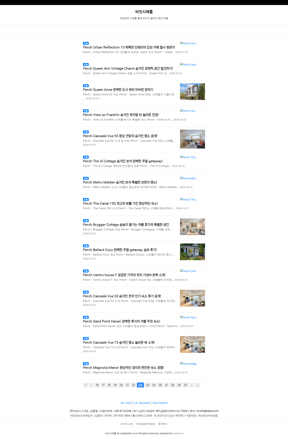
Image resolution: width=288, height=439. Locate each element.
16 (97, 385)
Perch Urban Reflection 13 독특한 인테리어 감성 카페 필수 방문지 (129, 47)
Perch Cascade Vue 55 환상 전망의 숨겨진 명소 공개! (120, 136)
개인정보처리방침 (145, 423)
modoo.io (178, 433)
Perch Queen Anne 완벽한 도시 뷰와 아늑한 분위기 (118, 90)
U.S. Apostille (141, 402)
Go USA (126, 402)
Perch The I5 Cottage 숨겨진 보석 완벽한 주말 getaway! (123, 161)
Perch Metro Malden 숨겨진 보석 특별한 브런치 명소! (120, 182)
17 (103, 385)
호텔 (86, 43)
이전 (91, 385)
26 (160, 385)
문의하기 (163, 423)
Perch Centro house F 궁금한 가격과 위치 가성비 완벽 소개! (124, 275)
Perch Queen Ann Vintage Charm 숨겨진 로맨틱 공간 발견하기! (128, 68)
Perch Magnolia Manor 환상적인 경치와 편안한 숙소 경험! (123, 368)
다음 (191, 385)
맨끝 (197, 385)
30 (185, 385)
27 (166, 385)
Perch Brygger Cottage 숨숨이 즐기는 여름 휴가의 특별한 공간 (126, 225)
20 (121, 385)
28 (172, 385)
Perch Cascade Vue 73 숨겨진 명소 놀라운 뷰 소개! (119, 342)
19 (115, 385)
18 (109, 385)
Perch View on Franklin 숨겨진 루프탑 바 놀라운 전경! (121, 115)
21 (127, 385)
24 (147, 385)
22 (133, 385)
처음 (85, 385)
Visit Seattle (160, 402)
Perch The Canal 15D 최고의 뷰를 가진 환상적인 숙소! (120, 204)
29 (179, 385)
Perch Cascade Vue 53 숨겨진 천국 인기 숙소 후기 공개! (122, 296)
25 (154, 385)
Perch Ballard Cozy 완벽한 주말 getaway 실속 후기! (120, 250)
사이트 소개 (126, 423)
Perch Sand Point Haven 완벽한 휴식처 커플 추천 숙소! (121, 321)
